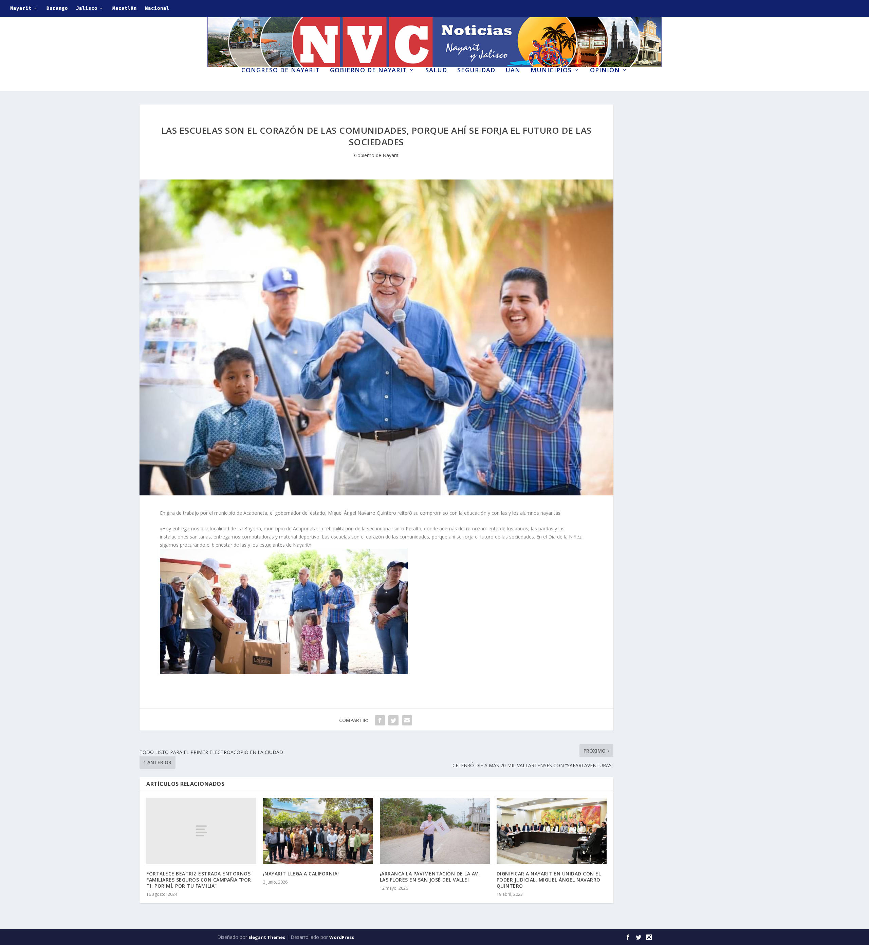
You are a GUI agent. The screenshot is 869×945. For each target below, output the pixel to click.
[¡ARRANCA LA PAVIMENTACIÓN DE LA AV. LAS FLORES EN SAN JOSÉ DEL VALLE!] (435, 831)
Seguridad (476, 70)
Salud (436, 70)
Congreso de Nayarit (280, 70)
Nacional (157, 8)
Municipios (551, 70)
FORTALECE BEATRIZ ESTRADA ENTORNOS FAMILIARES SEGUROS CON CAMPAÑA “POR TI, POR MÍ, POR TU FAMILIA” (198, 879)
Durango (57, 8)
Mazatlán (124, 8)
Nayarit (21, 8)
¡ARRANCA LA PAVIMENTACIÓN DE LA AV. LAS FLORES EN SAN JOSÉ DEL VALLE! (430, 876)
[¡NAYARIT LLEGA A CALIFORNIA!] (318, 831)
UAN (512, 70)
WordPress (341, 937)
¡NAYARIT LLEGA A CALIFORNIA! (301, 873)
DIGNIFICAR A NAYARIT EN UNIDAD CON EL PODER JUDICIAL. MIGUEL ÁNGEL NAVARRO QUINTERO (549, 879)
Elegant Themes (266, 937)
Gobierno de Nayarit (368, 70)
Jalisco (86, 8)
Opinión (605, 70)
